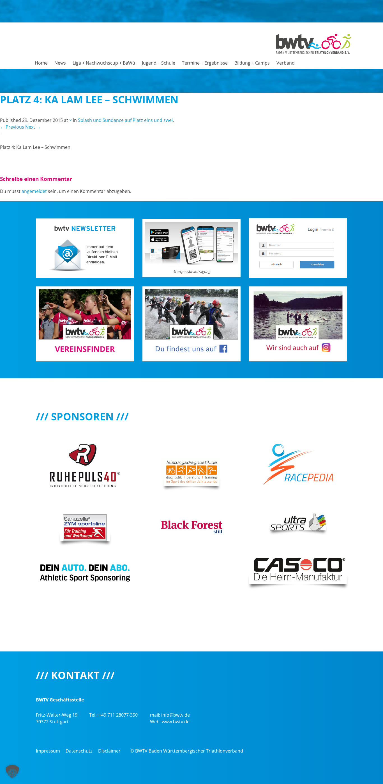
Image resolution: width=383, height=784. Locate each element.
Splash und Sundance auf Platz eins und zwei (125, 120)
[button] (12, 771)
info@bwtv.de (175, 715)
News (60, 63)
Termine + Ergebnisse (205, 63)
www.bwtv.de (176, 722)
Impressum (48, 751)
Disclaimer (109, 751)
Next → (33, 127)
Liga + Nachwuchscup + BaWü (104, 63)
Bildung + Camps (252, 63)
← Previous (12, 127)
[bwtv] (313, 43)
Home (41, 63)
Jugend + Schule (158, 63)
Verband (285, 63)
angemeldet (34, 191)
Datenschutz (79, 751)
